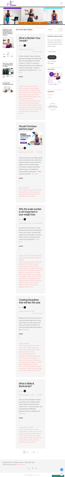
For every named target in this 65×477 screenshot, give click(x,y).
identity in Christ (31, 276)
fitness (32, 111)
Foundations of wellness (25, 356)
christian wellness (35, 433)
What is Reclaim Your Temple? (29, 39)
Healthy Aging (22, 94)
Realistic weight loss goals (30, 364)
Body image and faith (28, 262)
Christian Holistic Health (30, 86)
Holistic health (30, 94)
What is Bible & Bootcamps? (26, 385)
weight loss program (24, 442)
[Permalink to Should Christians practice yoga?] (30, 138)
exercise (27, 109)
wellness (21, 113)
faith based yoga (32, 192)
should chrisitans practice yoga (30, 194)
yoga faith (21, 196)
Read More (35, 174)
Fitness (39, 92)
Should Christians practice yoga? (28, 127)
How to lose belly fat (29, 270)
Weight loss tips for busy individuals (28, 283)
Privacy (49, 97)
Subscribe (52, 57)
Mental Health (22, 258)
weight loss (35, 440)
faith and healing (32, 92)
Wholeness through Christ (26, 287)
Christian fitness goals (28, 345)
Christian (26, 103)
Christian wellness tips (33, 347)
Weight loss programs (36, 280)
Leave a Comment (37, 51)
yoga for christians (30, 196)
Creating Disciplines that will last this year (29, 301)
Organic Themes (20, 464)
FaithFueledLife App (24, 354)
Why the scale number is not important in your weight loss (30, 212)
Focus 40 (32, 354)
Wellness (31, 99)
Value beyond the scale (34, 278)
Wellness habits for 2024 (34, 370)
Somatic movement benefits (26, 366)
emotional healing (34, 88)
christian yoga (31, 190)
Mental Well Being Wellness (30, 96)
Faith (29, 90)
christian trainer (32, 431)
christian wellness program (34, 107)
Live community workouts (31, 360)
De (22, 46)
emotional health (23, 90)
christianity (22, 109)
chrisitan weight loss (27, 429)
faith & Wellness (36, 90)
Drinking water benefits (25, 350)
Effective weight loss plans (31, 264)
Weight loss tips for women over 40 (28, 285)
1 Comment (39, 152)
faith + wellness (23, 92)
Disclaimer (50, 95)
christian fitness (27, 105)
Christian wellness (24, 88)
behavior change (26, 101)
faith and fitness (34, 109)
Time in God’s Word (32, 368)
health (36, 111)
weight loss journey (24, 280)
